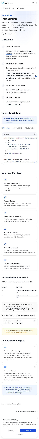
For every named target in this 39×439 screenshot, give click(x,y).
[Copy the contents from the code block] (35, 134)
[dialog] (19, 427)
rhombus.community (13, 104)
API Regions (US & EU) (16, 310)
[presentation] (19, 150)
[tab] (6, 128)
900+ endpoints (17, 90)
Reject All (11, 430)
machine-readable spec (14, 120)
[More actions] (37, 3)
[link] (19, 185)
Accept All (28, 430)
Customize (19, 434)
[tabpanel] (19, 149)
